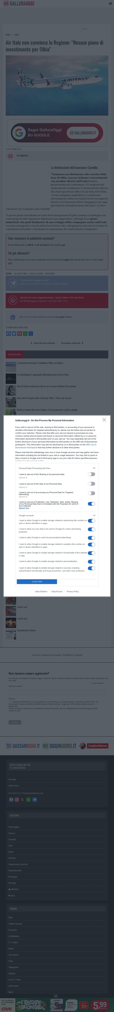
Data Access (57, 591)
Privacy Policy (73, 591)
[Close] (105, 420)
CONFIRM (37, 582)
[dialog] (57, 506)
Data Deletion (41, 591)
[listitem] (57, 468)
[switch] (91, 474)
